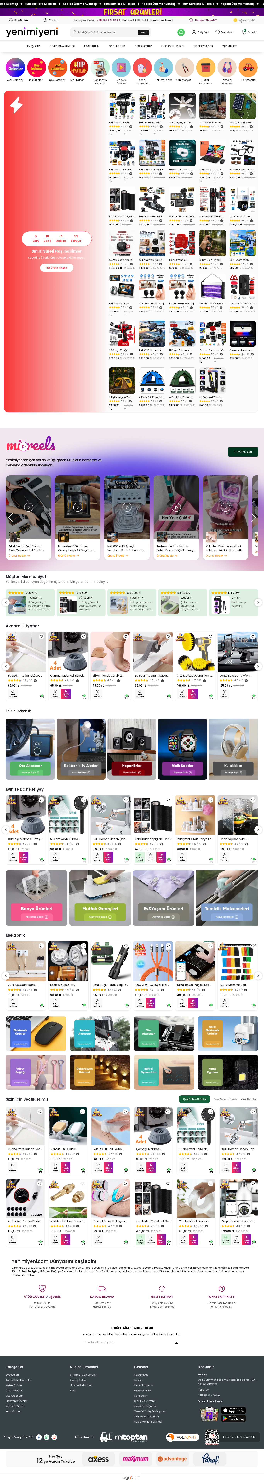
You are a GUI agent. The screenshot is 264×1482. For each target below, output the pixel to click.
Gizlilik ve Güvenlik (145, 1401)
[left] (5, 602)
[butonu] (132, 12)
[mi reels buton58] (28, 507)
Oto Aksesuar (14, 1396)
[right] (258, 602)
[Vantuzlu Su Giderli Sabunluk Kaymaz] (68, 1126)
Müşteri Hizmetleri (84, 1367)
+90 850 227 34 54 (108, 20)
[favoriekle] (41, 636)
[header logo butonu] (32, 32)
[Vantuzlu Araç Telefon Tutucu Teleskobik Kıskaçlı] (238, 652)
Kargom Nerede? (206, 20)
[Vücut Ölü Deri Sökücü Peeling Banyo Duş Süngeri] (110, 1126)
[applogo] (233, 1410)
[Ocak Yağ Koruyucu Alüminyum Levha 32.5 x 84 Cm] (238, 815)
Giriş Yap (203, 32)
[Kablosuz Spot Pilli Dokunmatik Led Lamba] (68, 961)
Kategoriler (14, 1367)
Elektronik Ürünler (16, 1401)
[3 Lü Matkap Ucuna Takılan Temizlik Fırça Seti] (195, 652)
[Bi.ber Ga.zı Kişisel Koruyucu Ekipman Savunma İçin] (212, 243)
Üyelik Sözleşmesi (145, 1406)
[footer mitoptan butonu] (124, 1437)
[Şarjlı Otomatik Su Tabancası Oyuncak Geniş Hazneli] (243, 243)
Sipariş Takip (78, 1380)
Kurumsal (141, 1367)
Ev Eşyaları (12, 1375)
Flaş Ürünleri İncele (57, 267)
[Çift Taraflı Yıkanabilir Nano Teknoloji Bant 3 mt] (196, 1198)
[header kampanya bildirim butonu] (181, 32)
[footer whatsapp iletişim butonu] (46, 1437)
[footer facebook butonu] (39, 1437)
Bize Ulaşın (21, 20)
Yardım (53, 20)
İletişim (138, 1380)
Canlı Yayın (140, 1396)
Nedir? (247, 20)
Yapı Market (13, 1411)
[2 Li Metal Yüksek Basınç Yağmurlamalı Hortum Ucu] (68, 1198)
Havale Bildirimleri (81, 1385)
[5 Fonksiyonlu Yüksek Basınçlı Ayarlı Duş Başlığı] (68, 815)
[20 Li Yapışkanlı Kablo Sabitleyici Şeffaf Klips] (26, 961)
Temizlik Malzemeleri (19, 1380)
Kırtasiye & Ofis (15, 1406)
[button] (33, 46)
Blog (73, 1390)
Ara (143, 32)
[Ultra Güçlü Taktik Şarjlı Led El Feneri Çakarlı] (111, 961)
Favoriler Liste (142, 1390)
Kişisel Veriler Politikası (148, 1422)
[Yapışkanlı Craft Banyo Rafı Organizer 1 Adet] (195, 815)
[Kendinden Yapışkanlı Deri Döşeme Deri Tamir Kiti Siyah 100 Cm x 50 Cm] (122, 200)
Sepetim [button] (251, 32)
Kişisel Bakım (14, 1385)
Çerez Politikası (143, 1385)
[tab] (194, 1099)
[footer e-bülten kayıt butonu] (177, 1342)
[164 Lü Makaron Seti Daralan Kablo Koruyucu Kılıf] (238, 961)
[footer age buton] (182, 1437)
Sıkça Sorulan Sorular (83, 1375)
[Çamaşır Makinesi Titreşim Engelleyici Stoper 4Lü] (68, 652)
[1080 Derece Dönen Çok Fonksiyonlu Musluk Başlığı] (111, 815)
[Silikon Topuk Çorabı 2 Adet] (111, 652)
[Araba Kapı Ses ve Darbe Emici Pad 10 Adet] (25, 1198)
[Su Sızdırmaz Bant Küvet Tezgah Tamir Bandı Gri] (153, 652)
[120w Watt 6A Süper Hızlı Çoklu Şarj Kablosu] (153, 961)
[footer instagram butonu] (54, 1437)
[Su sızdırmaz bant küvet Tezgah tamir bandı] (26, 652)
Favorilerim (228, 32)
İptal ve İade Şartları (146, 1416)
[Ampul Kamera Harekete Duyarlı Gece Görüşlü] (239, 1198)
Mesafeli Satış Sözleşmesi (150, 1411)
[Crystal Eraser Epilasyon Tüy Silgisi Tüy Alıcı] (110, 1198)
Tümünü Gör (243, 452)
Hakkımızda (141, 1375)
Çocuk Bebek (14, 1390)
